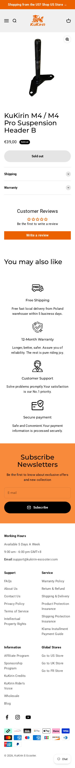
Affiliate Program (16, 656)
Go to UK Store (52, 663)
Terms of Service (16, 611)
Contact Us (12, 596)
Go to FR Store (52, 671)
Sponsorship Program (13, 665)
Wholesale (11, 696)
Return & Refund (53, 589)
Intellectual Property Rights (15, 621)
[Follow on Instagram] (17, 717)
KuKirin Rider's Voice (14, 686)
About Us (11, 589)
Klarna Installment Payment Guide (55, 631)
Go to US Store (52, 656)
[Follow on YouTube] (28, 717)
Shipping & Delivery (55, 596)
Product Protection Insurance (55, 606)
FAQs (8, 581)
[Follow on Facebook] (7, 717)
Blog (7, 703)
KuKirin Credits (15, 676)
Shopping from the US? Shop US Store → (37, 4)
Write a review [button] (37, 235)
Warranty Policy (53, 581)
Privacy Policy (14, 604)
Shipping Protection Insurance (56, 618)
